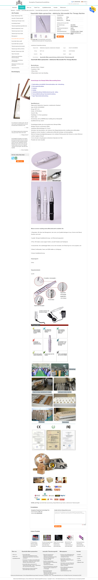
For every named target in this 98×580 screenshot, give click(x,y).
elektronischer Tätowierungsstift (72, 502)
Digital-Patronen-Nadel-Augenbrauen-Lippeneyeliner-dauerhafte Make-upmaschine (59, 545)
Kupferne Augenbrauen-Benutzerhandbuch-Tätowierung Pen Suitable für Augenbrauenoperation (50, 563)
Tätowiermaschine (15, 67)
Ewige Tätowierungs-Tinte (17, 15)
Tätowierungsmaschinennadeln (18, 46)
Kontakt (55, 7)
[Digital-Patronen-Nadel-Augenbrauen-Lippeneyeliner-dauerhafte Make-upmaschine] (58, 537)
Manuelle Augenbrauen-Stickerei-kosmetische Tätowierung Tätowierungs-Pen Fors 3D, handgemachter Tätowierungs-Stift (50, 557)
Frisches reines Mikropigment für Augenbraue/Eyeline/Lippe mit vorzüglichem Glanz (67, 555)
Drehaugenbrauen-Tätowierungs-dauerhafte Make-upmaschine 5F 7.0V (80, 544)
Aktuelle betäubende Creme (17, 28)
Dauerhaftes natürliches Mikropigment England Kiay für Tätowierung (67, 560)
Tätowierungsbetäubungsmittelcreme (19, 25)
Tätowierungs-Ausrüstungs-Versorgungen (17, 61)
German (84, 1)
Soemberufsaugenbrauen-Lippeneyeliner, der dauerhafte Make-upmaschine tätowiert (47, 544)
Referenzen (63, 7)
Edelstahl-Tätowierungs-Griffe (18, 51)
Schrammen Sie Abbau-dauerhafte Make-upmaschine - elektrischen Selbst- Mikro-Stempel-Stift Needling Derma (31, 561)
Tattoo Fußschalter (15, 53)
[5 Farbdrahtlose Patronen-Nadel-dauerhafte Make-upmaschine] (35, 537)
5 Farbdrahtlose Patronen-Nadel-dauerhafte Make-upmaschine (34, 544)
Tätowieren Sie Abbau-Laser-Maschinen (18, 64)
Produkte (22, 7)
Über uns (29, 7)
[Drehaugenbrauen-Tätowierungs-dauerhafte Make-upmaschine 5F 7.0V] (81, 537)
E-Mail (78, 558)
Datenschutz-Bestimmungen (17, 575)
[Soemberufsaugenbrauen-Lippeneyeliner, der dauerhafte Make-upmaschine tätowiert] (47, 537)
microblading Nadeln (16, 23)
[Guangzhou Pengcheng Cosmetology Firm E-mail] (34, 515)
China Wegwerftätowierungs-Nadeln (30, 575)
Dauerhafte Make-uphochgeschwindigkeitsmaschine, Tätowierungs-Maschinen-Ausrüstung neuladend (30, 556)
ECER (80, 575)
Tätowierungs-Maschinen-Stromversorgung (17, 57)
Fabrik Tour (37, 7)
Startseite (14, 7)
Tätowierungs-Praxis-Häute (17, 33)
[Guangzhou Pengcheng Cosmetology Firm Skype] (32, 515)
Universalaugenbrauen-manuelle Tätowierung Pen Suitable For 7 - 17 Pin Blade (50, 567)
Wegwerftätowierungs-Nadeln (59, 502)
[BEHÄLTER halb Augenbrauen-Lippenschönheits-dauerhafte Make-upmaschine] (70, 537)
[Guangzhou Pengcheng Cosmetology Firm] (19, 2)
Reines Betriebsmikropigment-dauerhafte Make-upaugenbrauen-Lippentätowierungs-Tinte (67, 569)
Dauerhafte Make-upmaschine (28, 10)
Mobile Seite (81, 562)
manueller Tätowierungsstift (17, 18)
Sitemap (79, 560)
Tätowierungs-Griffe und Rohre (18, 48)
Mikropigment (14, 36)
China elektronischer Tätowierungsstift (34, 578)
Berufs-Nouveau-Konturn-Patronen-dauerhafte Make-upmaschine (30, 569)
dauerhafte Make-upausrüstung (46, 502)
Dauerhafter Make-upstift (17, 41)
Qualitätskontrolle (46, 7)
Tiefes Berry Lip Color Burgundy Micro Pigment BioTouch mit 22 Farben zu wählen (67, 564)
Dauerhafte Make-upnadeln (17, 43)
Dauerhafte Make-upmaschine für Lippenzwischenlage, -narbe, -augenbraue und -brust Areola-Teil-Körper (32, 565)
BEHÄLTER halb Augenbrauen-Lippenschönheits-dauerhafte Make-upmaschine (69, 545)
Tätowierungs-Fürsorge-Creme (18, 20)
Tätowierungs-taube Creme (17, 31)
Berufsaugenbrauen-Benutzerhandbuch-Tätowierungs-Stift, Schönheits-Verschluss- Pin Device (50, 572)
